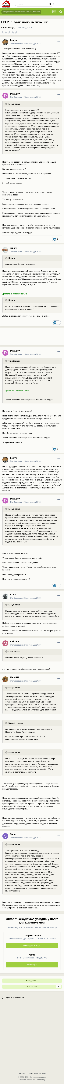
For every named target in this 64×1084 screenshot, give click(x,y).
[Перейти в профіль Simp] (5, 836)
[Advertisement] (24, 337)
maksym (14, 641)
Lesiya (11, 27)
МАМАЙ (14, 677)
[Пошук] (50, 4)
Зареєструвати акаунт (32, 946)
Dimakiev (15, 93)
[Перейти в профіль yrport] (5, 250)
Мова (21, 1073)
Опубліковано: (25, 44)
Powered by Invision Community (32, 1080)
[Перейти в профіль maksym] (5, 643)
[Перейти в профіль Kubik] (5, 596)
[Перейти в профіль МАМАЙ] (5, 679)
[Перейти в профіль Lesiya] (5, 42)
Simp (12, 834)
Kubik (13, 594)
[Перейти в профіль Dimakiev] (5, 96)
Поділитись (33, 981)
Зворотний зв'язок (37, 1073)
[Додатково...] (59, 41)
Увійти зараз (32, 965)
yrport (13, 248)
